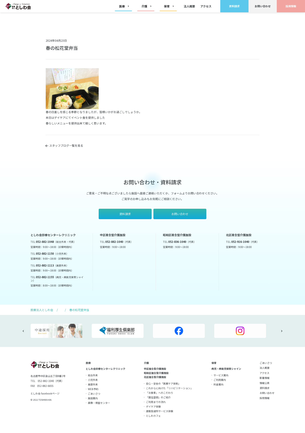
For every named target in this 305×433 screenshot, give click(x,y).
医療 (88, 363)
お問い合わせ (267, 393)
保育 (213, 363)
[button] (23, 331)
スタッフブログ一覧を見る (66, 145)
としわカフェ (153, 415)
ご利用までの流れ (156, 401)
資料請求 (265, 388)
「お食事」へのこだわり (159, 392)
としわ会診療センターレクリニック (105, 368)
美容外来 (93, 384)
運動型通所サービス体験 (159, 411)
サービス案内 (221, 375)
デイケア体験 (153, 406)
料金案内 (218, 384)
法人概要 (189, 6)
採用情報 (265, 398)
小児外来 (93, 379)
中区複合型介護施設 (155, 368)
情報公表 (265, 383)
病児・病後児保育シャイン (226, 368)
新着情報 (265, 378)
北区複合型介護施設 (155, 377)
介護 (146, 363)
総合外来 (93, 375)
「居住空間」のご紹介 (158, 397)
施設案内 (93, 398)
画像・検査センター (99, 402)
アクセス (205, 6)
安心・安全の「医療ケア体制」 (163, 383)
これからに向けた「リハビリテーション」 (169, 388)
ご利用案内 (220, 379)
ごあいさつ (94, 393)
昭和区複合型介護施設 (156, 373)
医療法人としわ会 (42, 310)
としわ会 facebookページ (45, 393)
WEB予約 (93, 389)
